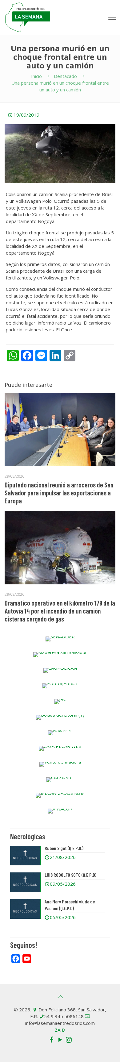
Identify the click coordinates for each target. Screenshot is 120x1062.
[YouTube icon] (60, 1039)
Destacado (65, 76)
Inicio (36, 76)
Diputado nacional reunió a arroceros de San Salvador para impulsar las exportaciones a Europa (59, 493)
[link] (60, 639)
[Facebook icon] (51, 1039)
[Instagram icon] (68, 1039)
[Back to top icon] (60, 996)
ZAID (60, 1030)
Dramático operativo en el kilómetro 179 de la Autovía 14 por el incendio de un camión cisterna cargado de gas (60, 611)
